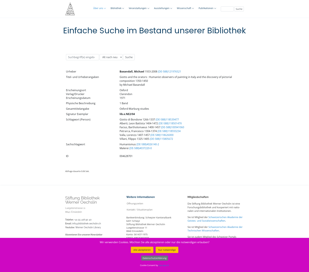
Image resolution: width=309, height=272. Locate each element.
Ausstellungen (162, 8)
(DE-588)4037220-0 (140, 148)
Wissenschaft (184, 8)
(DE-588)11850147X (170, 123)
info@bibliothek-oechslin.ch (86, 223)
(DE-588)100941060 (172, 127)
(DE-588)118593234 (169, 131)
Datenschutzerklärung (155, 258)
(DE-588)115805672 (161, 139)
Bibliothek (116, 8)
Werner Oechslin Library (88, 227)
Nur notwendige (167, 249)
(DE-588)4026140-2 (147, 144)
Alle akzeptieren (142, 249)
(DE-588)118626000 (161, 135)
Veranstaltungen (138, 8)
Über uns (98, 8)
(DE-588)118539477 (167, 119)
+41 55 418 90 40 (83, 219)
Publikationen (206, 8)
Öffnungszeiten (135, 203)
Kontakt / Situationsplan (140, 209)
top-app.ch (164, 265)
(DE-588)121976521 (169, 71)
